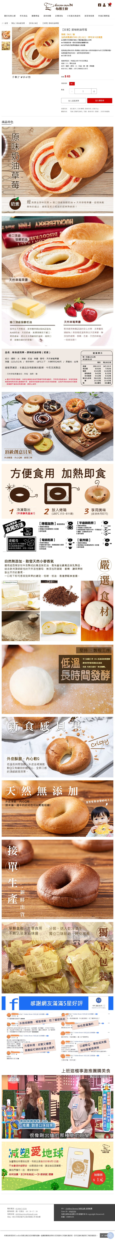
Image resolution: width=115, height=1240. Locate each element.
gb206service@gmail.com (27, 1214)
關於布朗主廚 (10, 15)
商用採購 (47, 15)
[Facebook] (99, 5)
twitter (21, 77)
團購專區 (35, 15)
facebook (13, 77)
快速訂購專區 (104, 15)
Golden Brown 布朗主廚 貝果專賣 (78, 1208)
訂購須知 (59, 15)
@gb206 (72, 1211)
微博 (27, 77)
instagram (29, 77)
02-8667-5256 (21, 1208)
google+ (18, 77)
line (16, 77)
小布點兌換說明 (73, 15)
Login (104, 5)
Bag (109, 5)
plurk (24, 77)
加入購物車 (99, 101)
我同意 (106, 1235)
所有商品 (24, 15)
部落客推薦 (89, 15)
